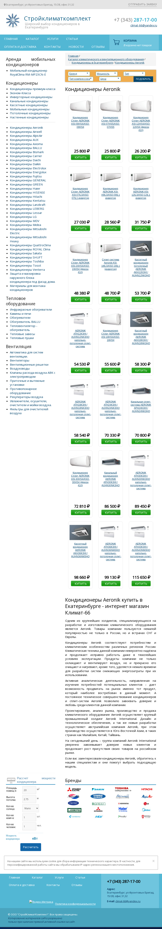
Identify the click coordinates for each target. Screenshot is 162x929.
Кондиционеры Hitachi (26, 197)
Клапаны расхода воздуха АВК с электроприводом (32, 375)
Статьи (72, 39)
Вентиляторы (19, 360)
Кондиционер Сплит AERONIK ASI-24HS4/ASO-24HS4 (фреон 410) (80, 266)
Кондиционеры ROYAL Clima (30, 249)
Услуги (52, 39)
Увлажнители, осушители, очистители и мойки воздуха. (31, 403)
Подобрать (143, 79)
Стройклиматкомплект (12, 21)
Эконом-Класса (20, 93)
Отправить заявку (142, 4)
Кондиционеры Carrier (26, 156)
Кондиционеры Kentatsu (27, 200)
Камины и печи (20, 314)
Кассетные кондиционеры (29, 105)
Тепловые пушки (22, 338)
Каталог (32, 39)
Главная (11, 39)
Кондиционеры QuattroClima (30, 245)
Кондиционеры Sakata (26, 253)
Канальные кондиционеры (29, 101)
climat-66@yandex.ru (143, 25)
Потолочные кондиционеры (30, 113)
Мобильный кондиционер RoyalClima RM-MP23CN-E (28, 72)
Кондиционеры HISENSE (27, 192)
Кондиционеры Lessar (26, 213)
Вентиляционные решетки (29, 364)
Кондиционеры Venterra (27, 270)
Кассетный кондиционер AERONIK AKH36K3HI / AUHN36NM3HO (80, 550)
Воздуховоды (20, 368)
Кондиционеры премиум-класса (32, 89)
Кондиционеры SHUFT (26, 257)
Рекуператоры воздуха (26, 397)
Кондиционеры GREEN (26, 184)
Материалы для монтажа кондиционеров (27, 288)
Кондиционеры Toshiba (27, 261)
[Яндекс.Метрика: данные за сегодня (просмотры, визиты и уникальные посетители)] (41, 902)
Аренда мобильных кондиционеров (30, 61)
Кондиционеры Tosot (25, 265)
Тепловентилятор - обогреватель (23, 328)
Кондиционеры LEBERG (27, 209)
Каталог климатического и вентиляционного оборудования (106, 59)
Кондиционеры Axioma (26, 144)
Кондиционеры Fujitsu (26, 176)
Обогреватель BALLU (25, 322)
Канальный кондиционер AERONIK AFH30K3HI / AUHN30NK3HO (111, 479)
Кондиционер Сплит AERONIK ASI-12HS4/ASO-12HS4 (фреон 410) (141, 124)
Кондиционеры (22, 83)
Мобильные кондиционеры (29, 109)
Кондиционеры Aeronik (26, 127)
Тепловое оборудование (20, 301)
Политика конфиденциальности (75, 904)
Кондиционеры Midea (25, 225)
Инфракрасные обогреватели (31, 309)
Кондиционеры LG (23, 217)
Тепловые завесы (22, 334)
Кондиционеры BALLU (26, 148)
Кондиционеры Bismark (27, 152)
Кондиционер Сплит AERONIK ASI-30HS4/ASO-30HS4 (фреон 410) (80, 479)
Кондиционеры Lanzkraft (27, 205)
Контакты (52, 47)
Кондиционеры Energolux (28, 172)
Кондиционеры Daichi (25, 160)
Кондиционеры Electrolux (28, 168)
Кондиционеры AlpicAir (26, 136)
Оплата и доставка (20, 47)
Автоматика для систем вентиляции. (26, 354)
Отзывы (98, 47)
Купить (81, 157)
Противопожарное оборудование (23, 391)
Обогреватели (20, 317)
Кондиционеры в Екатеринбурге (92, 62)
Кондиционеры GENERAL (28, 180)
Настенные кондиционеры (29, 117)
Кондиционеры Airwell (26, 132)
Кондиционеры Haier (25, 188)
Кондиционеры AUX (24, 140)
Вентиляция (18, 346)
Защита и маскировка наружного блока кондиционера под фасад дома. (32, 278)
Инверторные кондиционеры (31, 97)
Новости (76, 47)
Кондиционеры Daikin (25, 164)
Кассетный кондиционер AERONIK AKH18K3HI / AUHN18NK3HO (141, 337)
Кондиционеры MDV (24, 221)
